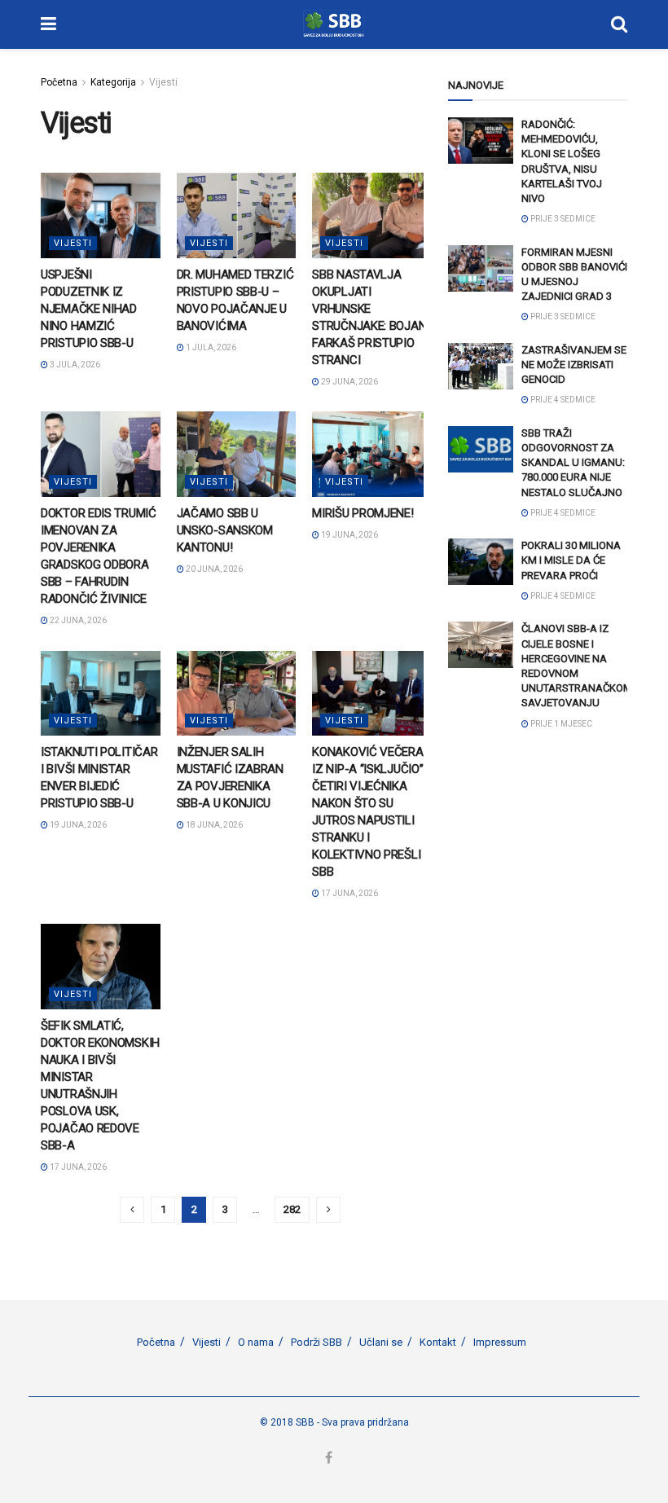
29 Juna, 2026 (348, 381)
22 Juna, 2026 (77, 620)
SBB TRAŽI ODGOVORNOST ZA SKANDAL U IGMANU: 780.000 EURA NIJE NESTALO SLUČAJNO (573, 463)
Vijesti (163, 82)
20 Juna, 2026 (213, 569)
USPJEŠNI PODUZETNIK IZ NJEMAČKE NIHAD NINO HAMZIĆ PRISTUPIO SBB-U (89, 308)
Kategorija (113, 82)
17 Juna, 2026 (348, 893)
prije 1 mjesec (560, 723)
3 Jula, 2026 (74, 364)
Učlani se (380, 1342)
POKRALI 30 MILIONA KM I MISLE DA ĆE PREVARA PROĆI (571, 560)
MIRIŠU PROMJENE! (362, 513)
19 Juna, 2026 (348, 534)
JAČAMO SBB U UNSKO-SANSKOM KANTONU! (225, 530)
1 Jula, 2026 (210, 347)
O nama (256, 1342)
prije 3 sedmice (562, 218)
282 (292, 1209)
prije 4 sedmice (562, 399)
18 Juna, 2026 (213, 824)
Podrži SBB (316, 1342)
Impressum (499, 1342)
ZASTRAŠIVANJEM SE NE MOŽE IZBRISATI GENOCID (573, 364)
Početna (59, 82)
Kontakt (438, 1342)
